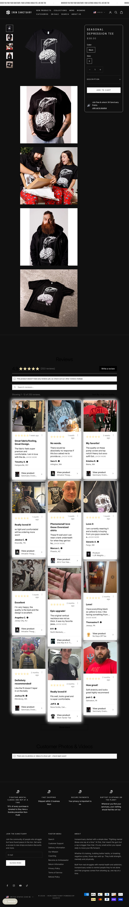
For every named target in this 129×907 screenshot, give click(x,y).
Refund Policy (54, 877)
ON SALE (55, 14)
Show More (31, 457)
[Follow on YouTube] (20, 885)
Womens (81, 10)
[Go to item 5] (9, 64)
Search (65, 14)
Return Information (56, 864)
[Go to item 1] (9, 28)
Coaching (52, 856)
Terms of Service (55, 872)
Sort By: (96, 394)
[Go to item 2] (9, 37)
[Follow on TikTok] (27, 885)
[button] (57, 368)
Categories (42, 14)
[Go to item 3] (9, 46)
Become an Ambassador (58, 860)
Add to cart (104, 90)
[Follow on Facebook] (7, 885)
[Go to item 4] (9, 55)
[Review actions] (42, 435)
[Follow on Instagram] (14, 885)
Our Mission (53, 852)
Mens (72, 10)
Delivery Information (56, 847)
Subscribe (16, 863)
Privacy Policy (54, 868)
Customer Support (55, 843)
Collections (60, 10)
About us (76, 14)
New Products (43, 10)
